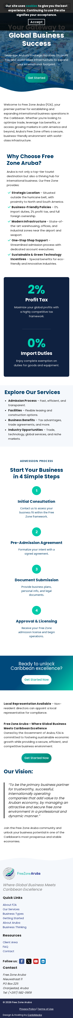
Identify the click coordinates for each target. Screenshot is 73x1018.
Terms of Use (46, 1009)
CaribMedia (35, 1015)
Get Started (36, 78)
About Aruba (11, 923)
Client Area (10, 942)
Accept (36, 22)
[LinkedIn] (43, 961)
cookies (31, 6)
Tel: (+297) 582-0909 (17, 993)
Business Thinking (14, 927)
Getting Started (13, 918)
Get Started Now (36, 680)
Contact (8, 951)
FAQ (5, 947)
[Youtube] (36, 961)
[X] (28, 961)
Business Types (13, 914)
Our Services (11, 909)
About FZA (10, 905)
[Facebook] (21, 961)
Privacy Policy (27, 1009)
